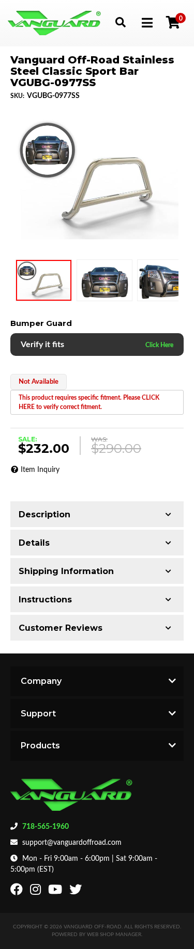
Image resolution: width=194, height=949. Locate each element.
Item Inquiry (40, 469)
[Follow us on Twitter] (76, 892)
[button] (120, 22)
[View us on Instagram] (36, 892)
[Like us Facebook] (17, 892)
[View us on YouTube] (56, 892)
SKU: (17, 96)
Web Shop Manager (114, 934)
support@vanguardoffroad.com (72, 842)
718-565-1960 (45, 826)
